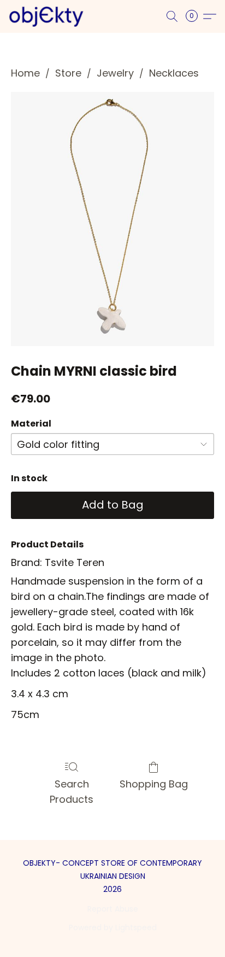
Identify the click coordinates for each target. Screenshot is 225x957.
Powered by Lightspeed (113, 927)
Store (68, 73)
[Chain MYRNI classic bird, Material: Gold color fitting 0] (112, 219)
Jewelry (115, 73)
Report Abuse (112, 908)
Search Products (71, 791)
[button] (48, 16)
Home (25, 73)
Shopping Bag (154, 784)
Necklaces (174, 73)
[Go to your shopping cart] (195, 16)
